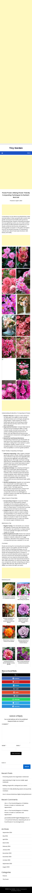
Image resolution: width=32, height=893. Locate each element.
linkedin (17, 685)
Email (18, 745)
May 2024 (5, 836)
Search (4, 763)
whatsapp (17, 699)
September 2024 (7, 832)
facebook (17, 678)
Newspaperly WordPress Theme (19, 889)
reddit (17, 692)
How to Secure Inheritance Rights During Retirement (17, 794)
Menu (28, 153)
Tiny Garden (16, 148)
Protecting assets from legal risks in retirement (16, 777)
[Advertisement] (16, 71)
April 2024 (5, 839)
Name (4, 745)
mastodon (17, 706)
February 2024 (6, 846)
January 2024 (6, 850)
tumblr (17, 688)
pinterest (17, 682)
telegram (17, 702)
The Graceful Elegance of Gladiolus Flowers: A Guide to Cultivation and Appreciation (16, 805)
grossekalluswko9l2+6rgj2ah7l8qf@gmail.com (17, 818)
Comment (5, 724)
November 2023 (7, 856)
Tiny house (6, 879)
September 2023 (7, 863)
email (17, 695)
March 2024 (6, 843)
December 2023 (7, 853)
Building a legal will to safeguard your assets (15, 785)
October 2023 (6, 860)
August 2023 (6, 867)
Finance (5, 876)
